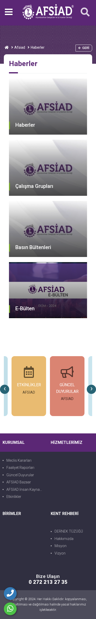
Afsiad (19, 47)
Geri (85, 48)
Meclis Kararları (18, 460)
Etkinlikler (13, 497)
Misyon (61, 546)
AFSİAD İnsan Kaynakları (26, 489)
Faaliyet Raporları (20, 468)
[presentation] (4, 389)
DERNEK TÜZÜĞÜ (69, 531)
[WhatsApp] (10, 608)
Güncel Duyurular (20, 475)
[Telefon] (10, 593)
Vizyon (60, 553)
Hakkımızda (64, 539)
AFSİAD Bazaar (18, 482)
